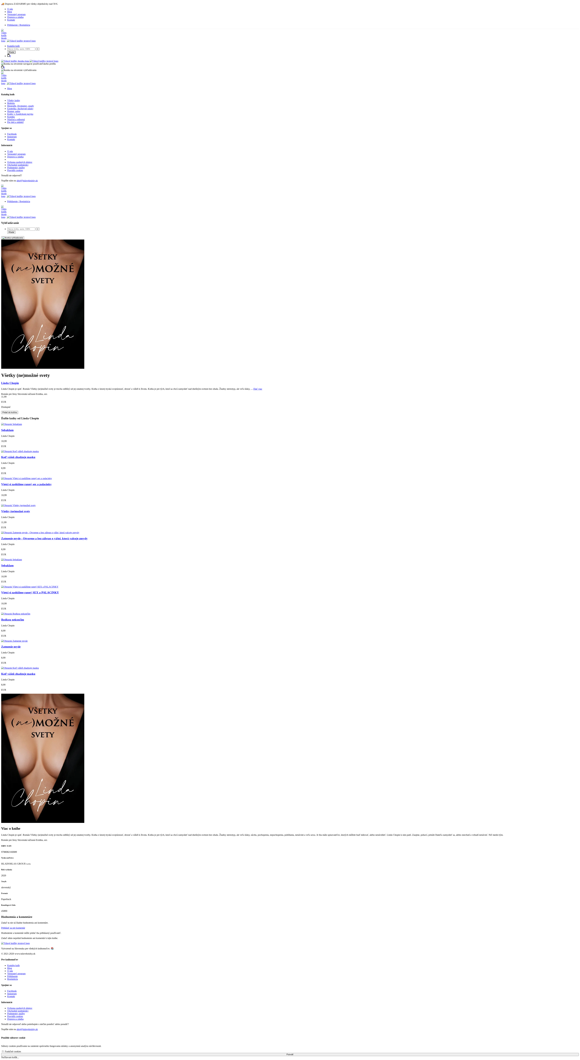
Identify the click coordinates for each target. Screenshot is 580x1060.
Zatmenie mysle (11, 646)
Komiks (11, 116)
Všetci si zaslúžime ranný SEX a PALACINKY (30, 592)
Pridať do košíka (9, 412)
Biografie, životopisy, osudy (20, 106)
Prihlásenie (12, 976)
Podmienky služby (16, 167)
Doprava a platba (15, 17)
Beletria (11, 103)
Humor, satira (13, 111)
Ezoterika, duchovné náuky (20, 108)
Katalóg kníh (13, 46)
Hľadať (11, 52)
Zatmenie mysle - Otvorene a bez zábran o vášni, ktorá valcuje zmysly (44, 538)
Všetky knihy (13, 100)
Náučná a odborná (16, 119)
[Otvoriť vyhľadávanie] (12, 238)
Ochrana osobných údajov (19, 162)
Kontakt (11, 20)
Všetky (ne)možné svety (15, 511)
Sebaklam (7, 430)
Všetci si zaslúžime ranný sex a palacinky (26, 484)
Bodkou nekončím (12, 619)
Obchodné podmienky (18, 165)
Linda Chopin (10, 383)
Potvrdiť (290, 1054)
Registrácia (12, 979)
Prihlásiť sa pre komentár (13, 928)
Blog (9, 11)
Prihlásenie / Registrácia (18, 25)
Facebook (12, 134)
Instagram (12, 136)
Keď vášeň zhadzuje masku (18, 457)
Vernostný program (16, 14)
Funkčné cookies (12, 1051)
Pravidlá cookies (15, 170)
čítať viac (257, 389)
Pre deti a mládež (15, 122)
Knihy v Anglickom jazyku (20, 114)
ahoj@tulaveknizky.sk (27, 180)
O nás (10, 9)
